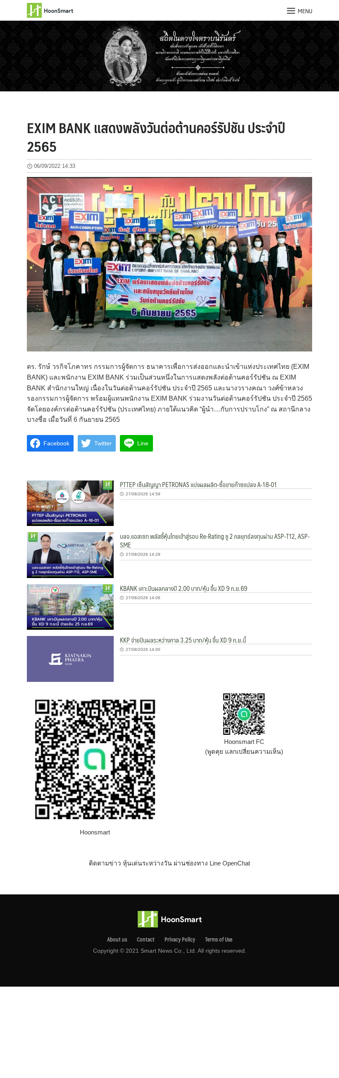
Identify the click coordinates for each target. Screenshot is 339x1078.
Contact (146, 939)
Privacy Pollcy (180, 939)
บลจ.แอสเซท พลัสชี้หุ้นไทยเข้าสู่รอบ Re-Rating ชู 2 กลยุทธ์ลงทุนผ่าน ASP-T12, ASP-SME (215, 540)
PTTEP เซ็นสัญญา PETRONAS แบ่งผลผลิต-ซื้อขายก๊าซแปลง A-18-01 (198, 484)
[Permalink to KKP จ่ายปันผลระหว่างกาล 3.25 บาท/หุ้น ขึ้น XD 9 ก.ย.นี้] (70, 658)
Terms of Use (218, 939)
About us (117, 939)
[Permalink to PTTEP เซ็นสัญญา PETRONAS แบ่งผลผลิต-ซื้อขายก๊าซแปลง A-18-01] (70, 502)
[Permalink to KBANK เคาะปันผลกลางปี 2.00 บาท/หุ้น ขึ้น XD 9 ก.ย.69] (70, 606)
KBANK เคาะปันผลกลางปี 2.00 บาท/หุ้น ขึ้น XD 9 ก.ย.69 (183, 588)
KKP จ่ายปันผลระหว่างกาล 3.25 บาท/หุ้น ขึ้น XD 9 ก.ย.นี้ (183, 639)
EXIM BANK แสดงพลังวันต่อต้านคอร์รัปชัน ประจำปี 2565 (156, 136)
